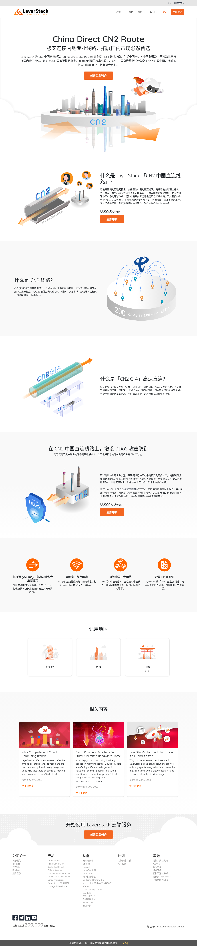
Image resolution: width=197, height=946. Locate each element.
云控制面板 (88, 860)
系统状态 (157, 866)
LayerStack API (90, 870)
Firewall (86, 866)
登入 (165, 11)
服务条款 (16, 873)
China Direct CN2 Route (59, 876)
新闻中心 (16, 870)
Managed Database (57, 886)
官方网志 (16, 866)
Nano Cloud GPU (56, 863)
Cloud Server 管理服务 (58, 883)
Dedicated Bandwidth (93, 879)
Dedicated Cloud (56, 866)
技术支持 (157, 870)
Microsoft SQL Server (93, 889)
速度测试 (87, 905)
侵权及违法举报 (160, 873)
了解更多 (29, 785)
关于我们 (16, 860)
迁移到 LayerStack (162, 876)
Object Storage (55, 870)
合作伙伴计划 (124, 860)
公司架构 (16, 863)
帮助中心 (157, 863)
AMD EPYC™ (89, 895)
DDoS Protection (56, 879)
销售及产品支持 (160, 860)
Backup (86, 863)
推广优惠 (122, 863)
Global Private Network (59, 873)
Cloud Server (54, 860)
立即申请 (177, 11)
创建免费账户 (98, 75)
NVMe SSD (88, 902)
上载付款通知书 (160, 879)
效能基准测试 (89, 899)
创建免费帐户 (98, 834)
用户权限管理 (89, 876)
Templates (88, 873)
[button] (120, 11)
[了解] (125, 943)
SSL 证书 (87, 892)
